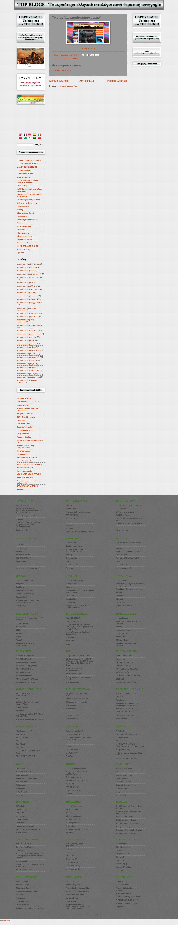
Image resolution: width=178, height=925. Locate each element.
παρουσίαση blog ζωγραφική (27, 313)
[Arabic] (35, 138)
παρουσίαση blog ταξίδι (25, 364)
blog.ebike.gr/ (21, 519)
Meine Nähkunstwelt (25, 468)
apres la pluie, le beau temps (27, 568)
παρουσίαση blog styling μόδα (28, 274)
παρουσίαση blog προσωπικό (28, 357)
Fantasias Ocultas (24, 437)
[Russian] (21, 138)
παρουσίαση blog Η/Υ (25, 283)
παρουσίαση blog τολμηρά (26, 367)
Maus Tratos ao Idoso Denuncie (29, 464)
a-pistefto (20, 253)
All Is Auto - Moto (23, 505)
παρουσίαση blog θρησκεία (68, 58)
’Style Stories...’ (22, 545)
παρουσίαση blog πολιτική (26, 354)
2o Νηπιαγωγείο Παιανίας (27, 220)
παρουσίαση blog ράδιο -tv (27, 360)
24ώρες (20, 210)
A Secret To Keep (23, 250)
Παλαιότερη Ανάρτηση (116, 81)
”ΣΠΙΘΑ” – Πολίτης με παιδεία (29, 160)
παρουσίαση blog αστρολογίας (28, 289)
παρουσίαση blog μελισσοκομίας (29, 334)
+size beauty (22, 186)
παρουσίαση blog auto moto (27, 267)
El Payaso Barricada (25, 430)
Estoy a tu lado (23, 434)
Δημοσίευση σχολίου (63, 70)
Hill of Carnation (23, 451)
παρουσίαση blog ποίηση (26, 347)
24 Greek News (23, 206)
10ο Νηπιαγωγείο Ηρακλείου (28, 200)
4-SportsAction (23, 233)
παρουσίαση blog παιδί (25, 341)
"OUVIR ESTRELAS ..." (26, 398)
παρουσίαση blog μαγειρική (27, 330)
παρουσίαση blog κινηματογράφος (29, 325)
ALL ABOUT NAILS (23, 558)
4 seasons (21, 230)
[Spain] (35, 135)
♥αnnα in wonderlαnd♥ (25, 565)
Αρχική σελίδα (86, 81)
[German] (30, 135)
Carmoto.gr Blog (22, 530)
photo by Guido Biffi (25, 478)
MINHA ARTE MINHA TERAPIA (29, 474)
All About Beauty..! (23, 555)
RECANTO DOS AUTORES (27, 486)
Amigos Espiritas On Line (27, 414)
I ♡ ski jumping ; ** (24, 454)
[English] (21, 135)
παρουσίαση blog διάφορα (26, 296)
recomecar (21, 489)
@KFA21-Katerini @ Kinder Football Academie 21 (27, 181)
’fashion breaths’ (23, 548)
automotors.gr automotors (26, 516)
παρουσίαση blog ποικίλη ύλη (28, 350)
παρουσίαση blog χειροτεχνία (28, 377)
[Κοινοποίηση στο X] (92, 55)
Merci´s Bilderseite (24, 471)
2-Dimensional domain (26, 213)
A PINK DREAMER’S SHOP (27, 246)
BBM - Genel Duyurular (26, 417)
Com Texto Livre (23, 424)
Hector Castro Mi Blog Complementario (25, 447)
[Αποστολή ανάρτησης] (83, 55)
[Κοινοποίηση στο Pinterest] (97, 55)
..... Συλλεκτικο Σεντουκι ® (27, 164)
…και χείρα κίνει (23, 177)
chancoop (21, 420)
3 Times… (21, 223)
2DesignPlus (22, 216)
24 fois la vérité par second (27, 203)
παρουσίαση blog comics (26, 271)
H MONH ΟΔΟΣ (88, 49)
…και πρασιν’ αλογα (25, 174)
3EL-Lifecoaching (24, 226)
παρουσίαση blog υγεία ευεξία (28, 370)
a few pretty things (24, 236)
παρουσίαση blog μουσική (26, 337)
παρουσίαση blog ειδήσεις (26, 299)
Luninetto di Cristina (25, 461)
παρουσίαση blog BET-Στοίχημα (29, 264)
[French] (26, 135)
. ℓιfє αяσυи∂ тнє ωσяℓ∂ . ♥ (28, 402)
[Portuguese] (26, 138)
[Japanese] (30, 138)
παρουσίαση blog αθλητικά (27, 286)
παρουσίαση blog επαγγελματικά (29, 303)
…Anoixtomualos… (24, 170)
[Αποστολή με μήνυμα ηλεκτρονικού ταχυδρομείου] (87, 55)
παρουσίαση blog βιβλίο (26, 293)
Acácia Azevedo (23, 405)
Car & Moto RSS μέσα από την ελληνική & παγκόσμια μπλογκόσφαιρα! (28, 525)
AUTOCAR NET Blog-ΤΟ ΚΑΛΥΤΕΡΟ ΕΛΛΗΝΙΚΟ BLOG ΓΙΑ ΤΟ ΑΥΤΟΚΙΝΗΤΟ (29, 511)
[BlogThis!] (90, 55)
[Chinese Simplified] (40, 138)
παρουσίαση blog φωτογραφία (28, 374)
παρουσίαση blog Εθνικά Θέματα (29, 277)
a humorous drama (24, 240)
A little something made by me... (30, 243)
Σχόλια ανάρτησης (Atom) (69, 86)
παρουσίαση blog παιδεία (26, 344)
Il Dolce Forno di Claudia (27, 458)
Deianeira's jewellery (25, 427)
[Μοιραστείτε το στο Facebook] (95, 55)
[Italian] (40, 135)
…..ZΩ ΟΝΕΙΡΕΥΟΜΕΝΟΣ (27, 167)
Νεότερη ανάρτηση (59, 81)
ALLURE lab (21, 561)
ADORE (19, 551)
